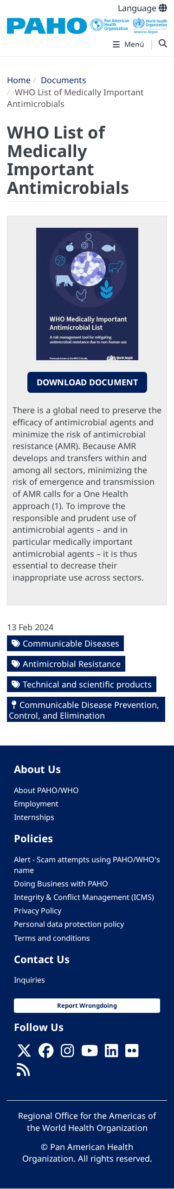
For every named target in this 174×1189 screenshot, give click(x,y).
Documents (63, 80)
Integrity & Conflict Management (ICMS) (84, 897)
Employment (36, 804)
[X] (24, 1053)
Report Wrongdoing (87, 1005)
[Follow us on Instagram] (67, 1053)
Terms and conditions (52, 938)
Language (138, 7)
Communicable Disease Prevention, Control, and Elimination (84, 710)
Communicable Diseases (71, 643)
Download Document (87, 382)
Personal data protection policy (69, 924)
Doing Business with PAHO (61, 884)
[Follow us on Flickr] (131, 1053)
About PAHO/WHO (46, 790)
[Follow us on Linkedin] (111, 1053)
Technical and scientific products (87, 684)
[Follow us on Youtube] (89, 1053)
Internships (34, 817)
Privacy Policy (37, 910)
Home (19, 80)
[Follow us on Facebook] (46, 1053)
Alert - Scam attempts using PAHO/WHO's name (87, 864)
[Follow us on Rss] (23, 1072)
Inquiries (29, 980)
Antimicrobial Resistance (72, 663)
